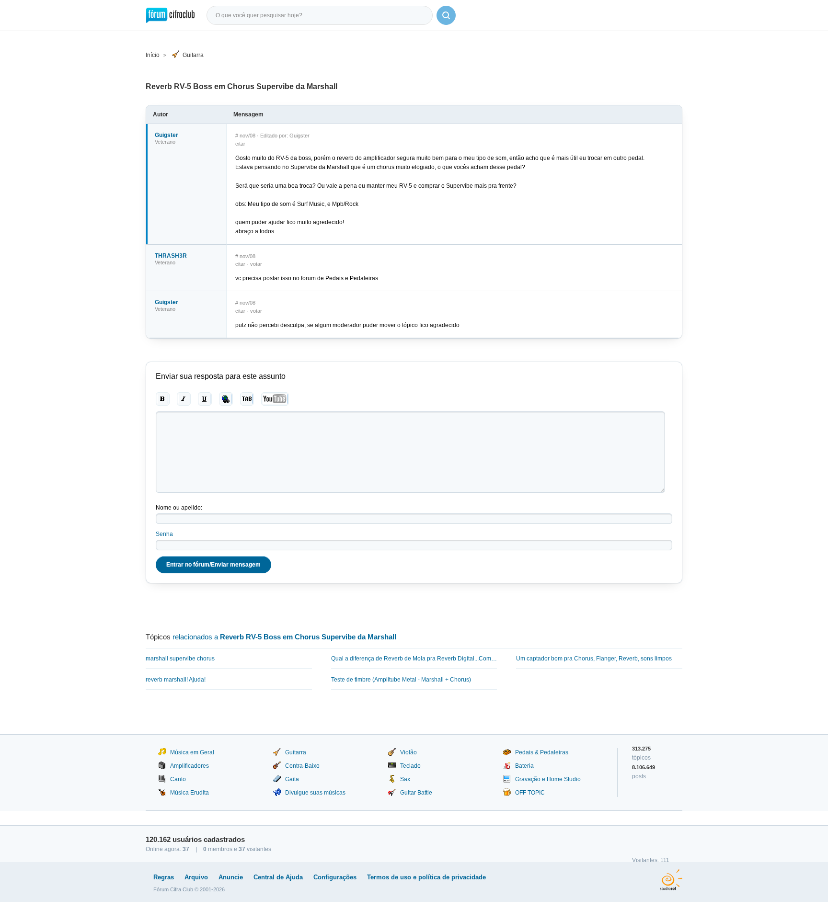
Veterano (165, 142)
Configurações (334, 877)
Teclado (410, 765)
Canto (178, 779)
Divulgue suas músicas (315, 792)
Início (153, 55)
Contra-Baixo (302, 765)
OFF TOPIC (530, 792)
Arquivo (196, 877)
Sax (405, 779)
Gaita (292, 779)
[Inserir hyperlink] (226, 399)
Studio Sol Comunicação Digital (671, 879)
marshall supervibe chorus (180, 658)
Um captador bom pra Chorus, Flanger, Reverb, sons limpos (594, 658)
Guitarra (193, 55)
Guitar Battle (416, 792)
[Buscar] (446, 15)
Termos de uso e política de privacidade (426, 877)
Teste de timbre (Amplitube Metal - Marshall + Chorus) (401, 679)
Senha (164, 534)
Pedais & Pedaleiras (541, 752)
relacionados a (284, 637)
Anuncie (230, 877)
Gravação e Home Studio (548, 779)
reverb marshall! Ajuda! (176, 679)
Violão (408, 752)
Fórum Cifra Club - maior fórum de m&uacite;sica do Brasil (170, 15)
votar (256, 264)
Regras (163, 877)
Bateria (524, 765)
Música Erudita (189, 792)
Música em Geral (192, 752)
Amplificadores (189, 765)
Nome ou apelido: (179, 507)
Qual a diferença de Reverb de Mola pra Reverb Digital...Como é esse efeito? (414, 658)
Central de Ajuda (278, 877)
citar (240, 144)
